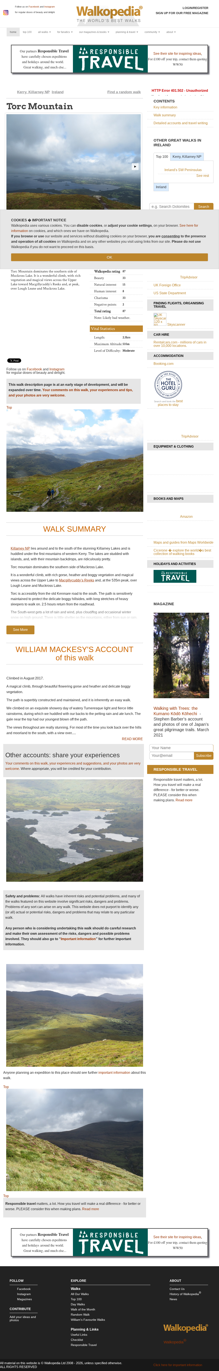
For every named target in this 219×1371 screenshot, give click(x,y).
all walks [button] (43, 32)
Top (9, 407)
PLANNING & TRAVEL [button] (126, 32)
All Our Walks (80, 1294)
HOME (15, 32)
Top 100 (162, 156)
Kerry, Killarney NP (33, 92)
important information (114, 1072)
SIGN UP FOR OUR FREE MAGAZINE (182, 13)
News (173, 1299)
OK (109, 257)
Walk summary (165, 115)
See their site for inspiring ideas (177, 53)
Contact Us (177, 1289)
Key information (165, 107)
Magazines (24, 1299)
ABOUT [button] (170, 32)
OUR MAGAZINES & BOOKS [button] (93, 32)
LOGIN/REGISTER (195, 8)
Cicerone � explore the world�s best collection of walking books (182, 552)
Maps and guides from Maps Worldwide (183, 542)
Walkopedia (175, 1342)
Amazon (186, 516)
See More (20, 630)
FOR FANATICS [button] (64, 32)
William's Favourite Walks (88, 1319)
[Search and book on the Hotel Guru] (168, 398)
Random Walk (80, 1314)
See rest (202, 175)
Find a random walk (124, 92)
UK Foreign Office (167, 285)
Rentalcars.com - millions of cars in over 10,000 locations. (180, 344)
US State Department (170, 293)
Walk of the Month (83, 1309)
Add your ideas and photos (23, 1318)
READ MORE (132, 739)
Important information (78, 939)
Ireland (58, 92)
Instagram (49, 6)
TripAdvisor (188, 277)
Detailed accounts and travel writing (181, 123)
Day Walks (78, 1304)
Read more (90, 1209)
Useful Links (79, 1334)
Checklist (77, 1339)
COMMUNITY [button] (151, 32)
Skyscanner (176, 324)
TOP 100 (27, 32)
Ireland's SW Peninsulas (183, 170)
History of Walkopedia (185, 1293)
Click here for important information (177, 1365)
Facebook (34, 6)
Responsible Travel (84, 1345)
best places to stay (170, 403)
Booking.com (163, 363)
